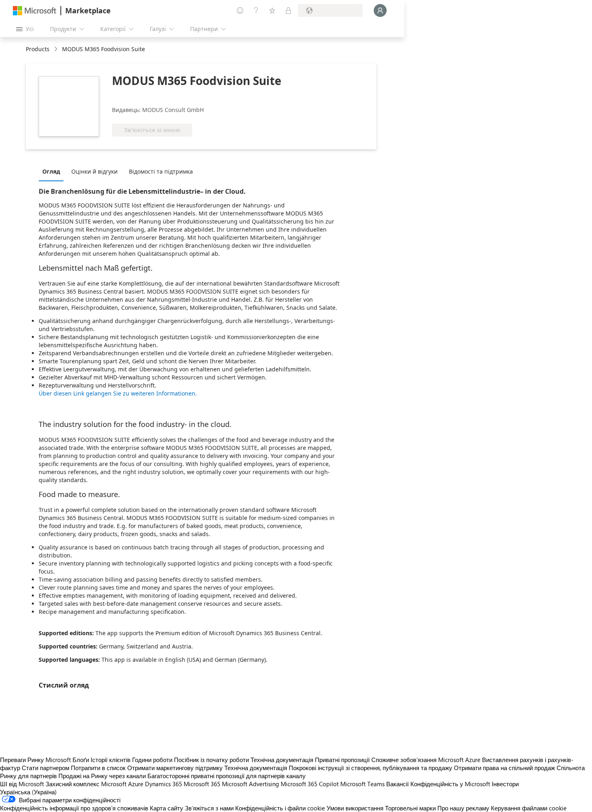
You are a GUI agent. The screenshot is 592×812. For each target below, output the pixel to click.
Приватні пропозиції (342, 760)
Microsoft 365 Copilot (310, 784)
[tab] (53, 171)
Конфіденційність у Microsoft (450, 784)
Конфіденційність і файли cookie (280, 808)
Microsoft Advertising (250, 784)
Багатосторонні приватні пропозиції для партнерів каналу (226, 776)
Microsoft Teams (362, 784)
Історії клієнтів (110, 760)
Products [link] (38, 49)
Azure (135, 784)
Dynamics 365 (163, 784)
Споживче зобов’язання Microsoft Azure (426, 760)
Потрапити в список (98, 768)
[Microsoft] (34, 10)
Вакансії (397, 784)
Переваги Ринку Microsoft (35, 760)
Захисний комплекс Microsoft (86, 784)
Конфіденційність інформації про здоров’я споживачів (74, 808)
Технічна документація (281, 760)
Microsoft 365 (202, 784)
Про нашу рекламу (463, 808)
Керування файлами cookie (529, 808)
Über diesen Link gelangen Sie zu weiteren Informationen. (118, 393)
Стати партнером (45, 768)
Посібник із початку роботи (211, 760)
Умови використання (355, 808)
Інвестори (505, 784)
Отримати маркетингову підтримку (175, 768)
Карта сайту (166, 808)
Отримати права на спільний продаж (504, 768)
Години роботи (152, 760)
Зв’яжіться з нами (209, 808)
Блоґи (80, 760)
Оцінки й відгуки (94, 171)
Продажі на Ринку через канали (102, 776)
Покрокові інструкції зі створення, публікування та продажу (370, 768)
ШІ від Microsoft (22, 784)
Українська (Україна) (28, 792)
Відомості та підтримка (161, 171)
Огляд (51, 171)
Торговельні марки (410, 808)
